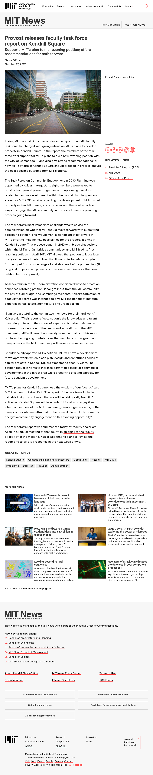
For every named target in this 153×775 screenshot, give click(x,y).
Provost (42, 465)
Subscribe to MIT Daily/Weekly (40, 694)
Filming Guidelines (63, 680)
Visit (27, 761)
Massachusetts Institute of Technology (46, 754)
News (89, 741)
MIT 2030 (114, 172)
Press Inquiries (14, 680)
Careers (59, 761)
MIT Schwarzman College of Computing (32, 661)
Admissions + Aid (94, 6)
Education (47, 6)
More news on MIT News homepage (26, 588)
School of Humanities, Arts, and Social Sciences (37, 647)
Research (62, 6)
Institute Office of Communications (96, 625)
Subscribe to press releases (113, 694)
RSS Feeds (106, 680)
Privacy (29, 765)
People (49, 761)
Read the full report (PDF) (124, 167)
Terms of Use (108, 673)
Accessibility (41, 765)
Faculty (96, 459)
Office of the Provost (121, 178)
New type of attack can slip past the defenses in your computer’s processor (127, 564)
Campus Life (114, 6)
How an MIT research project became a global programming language (52, 498)
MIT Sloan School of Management (28, 652)
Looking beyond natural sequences (48, 563)
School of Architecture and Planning (30, 637)
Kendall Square (15, 459)
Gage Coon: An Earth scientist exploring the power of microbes (127, 530)
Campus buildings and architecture (48, 459)
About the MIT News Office (21, 673)
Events (41, 761)
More (129, 6)
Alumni (29, 746)
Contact (68, 761)
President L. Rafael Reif (19, 465)
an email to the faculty (79, 432)
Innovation (76, 6)
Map (33, 761)
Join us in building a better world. (131, 742)
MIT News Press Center (66, 673)
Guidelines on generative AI (40, 715)
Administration (59, 465)
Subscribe (113, 24)
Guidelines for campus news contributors (113, 705)
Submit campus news (40, 705)
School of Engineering (21, 642)
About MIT (61, 746)
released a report (60, 141)
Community (80, 459)
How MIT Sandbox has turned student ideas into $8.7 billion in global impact (53, 531)
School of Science (19, 656)
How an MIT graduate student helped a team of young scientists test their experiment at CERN (126, 500)
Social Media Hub (58, 765)
